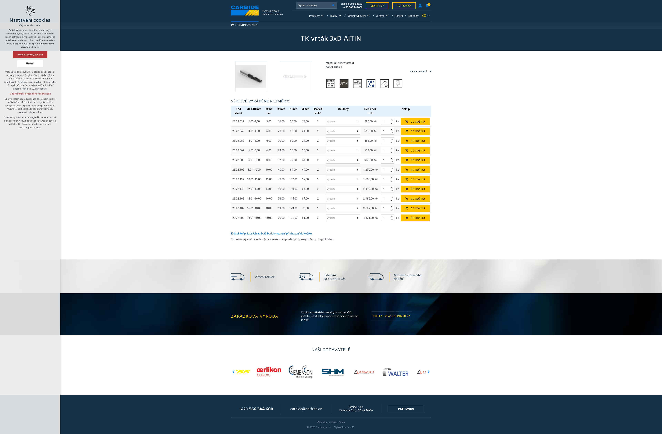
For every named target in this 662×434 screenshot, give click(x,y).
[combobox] (342, 121)
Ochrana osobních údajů (331, 422)
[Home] (233, 24)
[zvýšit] (391, 120)
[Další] (233, 372)
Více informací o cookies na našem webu (30, 93)
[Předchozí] (429, 372)
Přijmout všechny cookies (30, 54)
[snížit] (391, 123)
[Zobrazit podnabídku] (322, 16)
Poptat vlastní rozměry (391, 316)
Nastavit (30, 63)
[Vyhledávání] (316, 5)
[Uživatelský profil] (420, 6)
